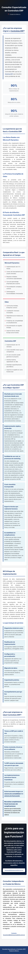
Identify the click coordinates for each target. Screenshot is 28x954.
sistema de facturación (12, 796)
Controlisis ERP (17, 31)
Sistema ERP (9, 74)
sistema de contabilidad (12, 794)
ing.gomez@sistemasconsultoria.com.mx (14, 870)
